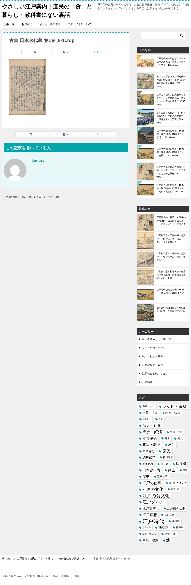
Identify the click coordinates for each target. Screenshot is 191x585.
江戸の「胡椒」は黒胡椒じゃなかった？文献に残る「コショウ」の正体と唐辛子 (171, 99)
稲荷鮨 (179, 527)
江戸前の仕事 (176, 508)
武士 (171, 470)
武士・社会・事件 (152, 356)
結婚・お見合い (150, 534)
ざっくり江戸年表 (50, 24)
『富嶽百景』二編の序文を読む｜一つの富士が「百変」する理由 (171, 256)
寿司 (181, 438)
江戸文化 (169, 514)
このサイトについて (79, 24)
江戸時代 (147, 382)
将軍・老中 (151, 445)
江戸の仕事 (152, 483)
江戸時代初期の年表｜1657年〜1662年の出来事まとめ (170, 291)
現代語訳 (163, 527)
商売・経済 (152, 432)
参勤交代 (147, 419)
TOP (45, 558)
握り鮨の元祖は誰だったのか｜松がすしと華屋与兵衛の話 (171, 309)
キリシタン (149, 406)
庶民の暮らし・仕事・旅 (156, 339)
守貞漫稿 (150, 438)
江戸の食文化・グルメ (155, 373)
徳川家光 (149, 457)
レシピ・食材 (174, 406)
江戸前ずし (151, 508)
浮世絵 (176, 521)
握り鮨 (181, 464)
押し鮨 (164, 463)
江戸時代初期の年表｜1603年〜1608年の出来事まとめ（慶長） (170, 152)
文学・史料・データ (154, 347)
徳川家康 (168, 457)
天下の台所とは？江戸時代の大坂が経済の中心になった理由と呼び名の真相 (171, 81)
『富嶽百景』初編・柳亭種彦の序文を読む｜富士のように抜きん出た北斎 (171, 275)
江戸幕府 (150, 515)
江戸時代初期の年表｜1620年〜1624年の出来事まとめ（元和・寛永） (171, 188)
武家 (185, 470)
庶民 (166, 451)
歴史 (146, 476)
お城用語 (27, 24)
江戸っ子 (162, 476)
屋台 (171, 444)
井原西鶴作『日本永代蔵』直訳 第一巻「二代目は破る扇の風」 (36, 197)
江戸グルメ (154, 502)
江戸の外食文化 (177, 483)
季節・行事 (176, 432)
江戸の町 (175, 489)
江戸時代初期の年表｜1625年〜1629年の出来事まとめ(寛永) (170, 134)
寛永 (167, 438)
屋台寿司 (148, 451)
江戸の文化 (153, 489)
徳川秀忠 (148, 463)
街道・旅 (170, 533)
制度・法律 (172, 412)
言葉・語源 (150, 540)
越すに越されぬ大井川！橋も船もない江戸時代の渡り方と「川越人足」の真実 (171, 117)
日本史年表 (151, 470)
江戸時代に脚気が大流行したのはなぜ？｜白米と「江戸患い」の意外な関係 (171, 172)
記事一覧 (9, 24)
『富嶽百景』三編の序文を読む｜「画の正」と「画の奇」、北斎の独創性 (171, 238)
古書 (161, 419)
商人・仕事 (152, 426)
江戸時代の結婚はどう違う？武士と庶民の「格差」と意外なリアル (171, 61)
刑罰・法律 (150, 412)
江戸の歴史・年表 (152, 365)
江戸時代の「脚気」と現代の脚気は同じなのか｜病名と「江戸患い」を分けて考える (171, 220)
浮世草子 (147, 527)
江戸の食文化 (156, 495)
